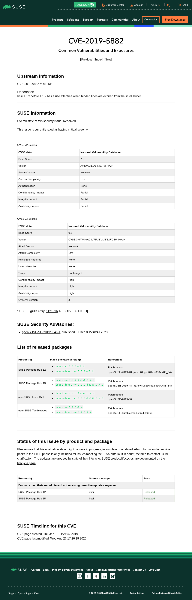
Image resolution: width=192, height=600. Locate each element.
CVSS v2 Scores (27, 144)
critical (72, 129)
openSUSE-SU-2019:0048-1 (41, 332)
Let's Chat (154, 569)
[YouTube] (79, 576)
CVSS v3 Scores (27, 218)
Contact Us (150, 19)
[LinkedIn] (104, 576)
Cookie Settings (137, 593)
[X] (96, 576)
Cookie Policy (175, 593)
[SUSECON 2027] (85, 4)
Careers (35, 569)
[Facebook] (88, 576)
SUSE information (36, 113)
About (89, 569)
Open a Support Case (28, 593)
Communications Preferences (113, 569)
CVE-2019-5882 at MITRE (34, 84)
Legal (46, 569)
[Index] (98, 59)
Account (138, 5)
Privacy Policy (158, 593)
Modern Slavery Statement (67, 569)
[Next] (108, 59)
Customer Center (115, 5)
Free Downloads (175, 19)
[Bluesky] (112, 576)
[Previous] (86, 59)
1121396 (52, 311)
